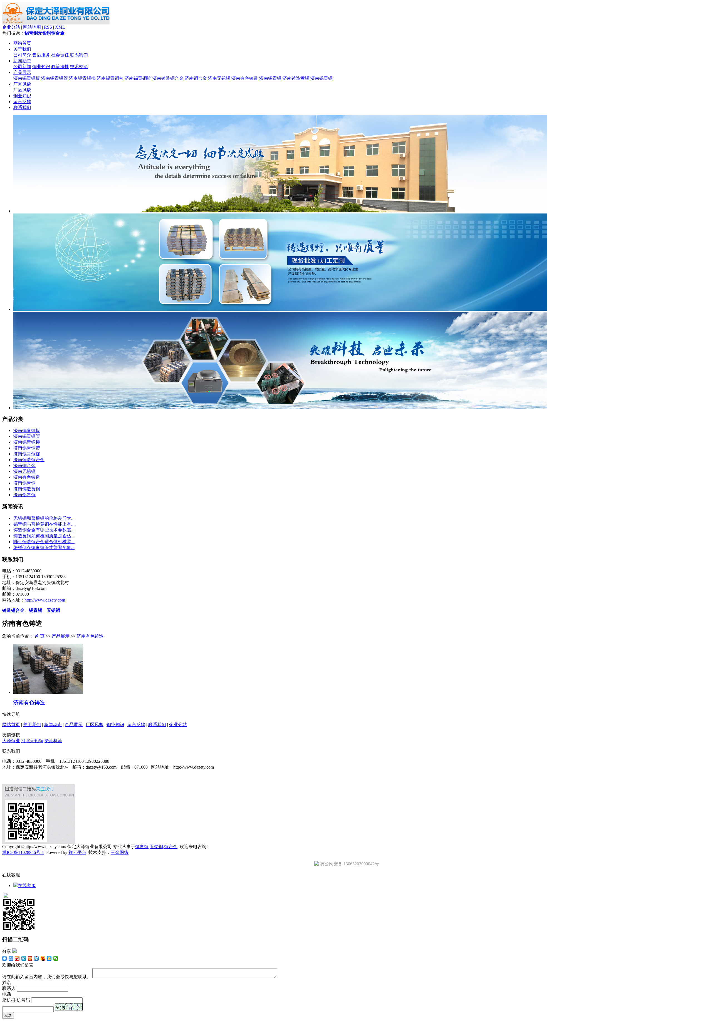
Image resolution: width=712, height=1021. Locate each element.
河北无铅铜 (32, 740)
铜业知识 (41, 66)
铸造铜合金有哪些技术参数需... (44, 530)
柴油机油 (53, 740)
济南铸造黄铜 (296, 78)
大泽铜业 (11, 740)
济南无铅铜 (219, 78)
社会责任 (60, 55)
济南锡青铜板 (26, 78)
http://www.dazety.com (44, 600)
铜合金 (58, 33)
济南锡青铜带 (110, 78)
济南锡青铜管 (54, 78)
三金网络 (119, 852)
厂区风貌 (22, 84)
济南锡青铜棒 (82, 78)
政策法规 (60, 66)
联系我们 (79, 55)
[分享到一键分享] (11, 958)
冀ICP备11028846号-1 (23, 852)
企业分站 (11, 27)
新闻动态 (22, 60)
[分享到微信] (55, 958)
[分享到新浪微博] (17, 958)
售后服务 (41, 55)
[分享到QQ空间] (49, 958)
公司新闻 (22, 66)
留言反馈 (22, 101)
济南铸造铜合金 (168, 78)
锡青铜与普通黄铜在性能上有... (44, 524)
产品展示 (22, 72)
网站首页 (22, 43)
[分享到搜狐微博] (43, 958)
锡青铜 (31, 33)
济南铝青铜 (321, 78)
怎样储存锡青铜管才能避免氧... (44, 547)
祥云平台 (77, 852)
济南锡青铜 (270, 78)
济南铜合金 (196, 78)
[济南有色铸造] (48, 692)
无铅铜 (44, 33)
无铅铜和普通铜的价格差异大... (44, 518)
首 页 (39, 636)
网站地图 (32, 27)
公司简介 (22, 55)
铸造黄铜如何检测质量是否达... (44, 535)
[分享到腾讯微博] (23, 958)
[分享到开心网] (30, 958)
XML (60, 27)
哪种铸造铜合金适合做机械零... (44, 541)
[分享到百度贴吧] (36, 958)
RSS (48, 27)
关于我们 (22, 49)
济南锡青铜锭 (138, 78)
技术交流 (79, 66)
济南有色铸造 (244, 78)
